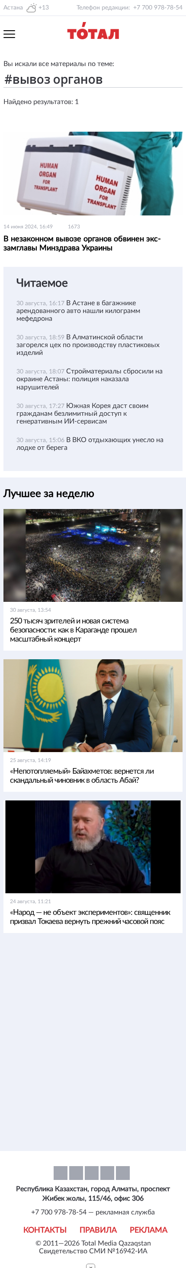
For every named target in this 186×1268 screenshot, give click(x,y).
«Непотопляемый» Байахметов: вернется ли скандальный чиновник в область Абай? (82, 776)
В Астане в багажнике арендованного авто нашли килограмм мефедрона (78, 311)
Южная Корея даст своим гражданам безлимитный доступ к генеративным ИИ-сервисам (82, 413)
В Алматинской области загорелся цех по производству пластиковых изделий (88, 345)
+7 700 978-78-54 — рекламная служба (93, 1212)
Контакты (45, 1230)
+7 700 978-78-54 (158, 8)
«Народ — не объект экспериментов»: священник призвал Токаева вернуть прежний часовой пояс (90, 917)
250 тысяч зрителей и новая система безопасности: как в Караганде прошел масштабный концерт (73, 630)
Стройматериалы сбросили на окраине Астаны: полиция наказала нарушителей (89, 379)
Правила (98, 1230)
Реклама (148, 1230)
